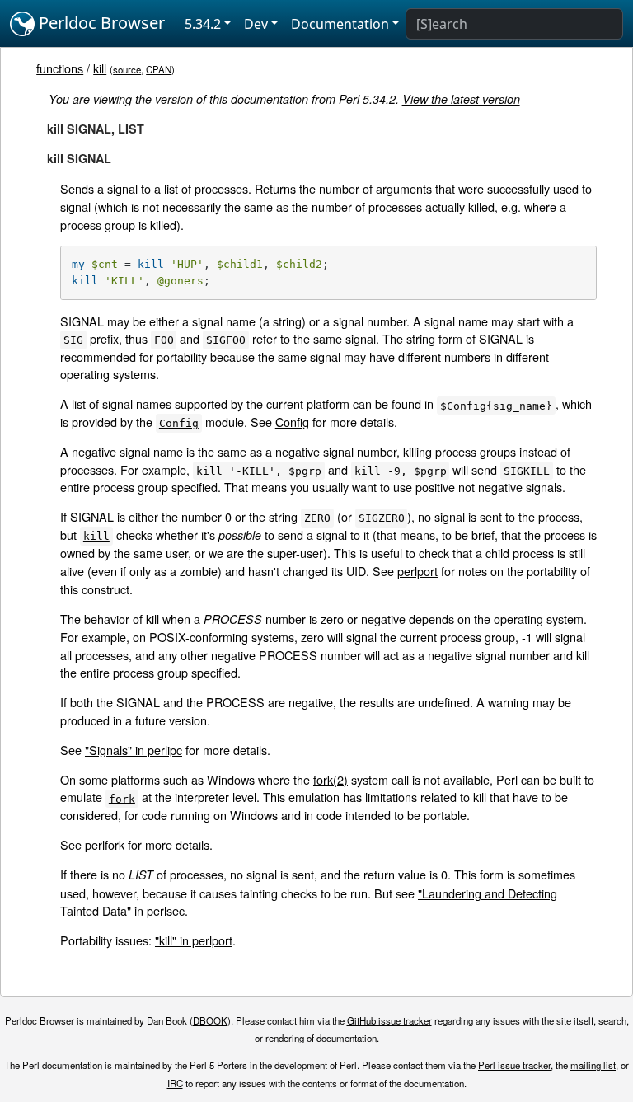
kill (99, 68)
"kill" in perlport (193, 940)
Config (292, 421)
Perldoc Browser (100, 23)
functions (59, 68)
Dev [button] (256, 24)
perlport (417, 570)
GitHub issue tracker (389, 1020)
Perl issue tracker (514, 1065)
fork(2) (330, 779)
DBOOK (210, 1020)
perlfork (104, 844)
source (127, 69)
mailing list (593, 1065)
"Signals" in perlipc (133, 749)
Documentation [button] (340, 24)
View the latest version (461, 99)
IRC (175, 1083)
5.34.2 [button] (203, 24)
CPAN (158, 69)
